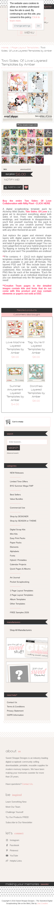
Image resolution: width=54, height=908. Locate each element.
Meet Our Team (13, 807)
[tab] (26, 310)
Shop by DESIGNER (19, 516)
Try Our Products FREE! (17, 817)
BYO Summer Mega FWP (21, 486)
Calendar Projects (18, 564)
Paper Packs (15, 542)
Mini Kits (14, 534)
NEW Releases (17, 473)
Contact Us (12, 702)
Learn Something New (16, 802)
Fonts (12, 556)
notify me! (9, 180)
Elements (14, 547)
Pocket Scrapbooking (19, 582)
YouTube (13, 855)
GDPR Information (15, 715)
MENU (29, 32)
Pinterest (13, 850)
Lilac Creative (42, 903)
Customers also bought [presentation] (26, 315)
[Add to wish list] (26, 187)
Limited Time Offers (19, 481)
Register (46, 7)
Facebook (14, 845)
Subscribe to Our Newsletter (19, 822)
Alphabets (14, 551)
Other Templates (17, 604)
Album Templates (18, 599)
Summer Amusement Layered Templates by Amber (15, 393)
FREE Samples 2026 (19, 612)
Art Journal (15, 577)
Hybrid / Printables (18, 560)
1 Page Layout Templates (24, 48)
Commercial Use (17, 508)
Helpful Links (15, 861)
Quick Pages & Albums (20, 569)
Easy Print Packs (17, 538)
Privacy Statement (15, 711)
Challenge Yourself (14, 812)
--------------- (15, 477)
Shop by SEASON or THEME (23, 521)
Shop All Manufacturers (21, 630)
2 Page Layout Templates (21, 595)
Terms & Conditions (16, 706)
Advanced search (13, 453)
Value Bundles (16, 499)
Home (4, 48)
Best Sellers (15, 494)
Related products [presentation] (27, 310)
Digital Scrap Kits (17, 529)
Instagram (14, 840)
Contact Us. (27, 784)
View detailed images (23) (28, 125)
